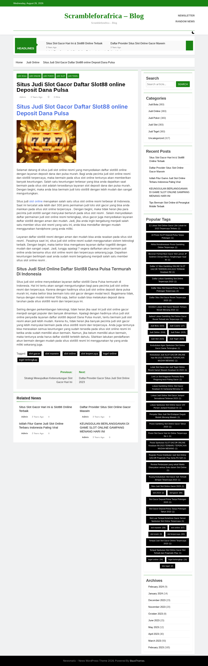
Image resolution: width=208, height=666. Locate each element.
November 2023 (156, 606)
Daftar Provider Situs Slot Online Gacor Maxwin (137, 43)
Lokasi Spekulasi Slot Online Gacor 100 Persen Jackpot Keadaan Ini (167, 406)
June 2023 (153, 620)
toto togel (167, 566)
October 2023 (155, 613)
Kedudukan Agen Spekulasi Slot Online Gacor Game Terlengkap (167, 346)
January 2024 (155, 593)
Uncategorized (156, 138)
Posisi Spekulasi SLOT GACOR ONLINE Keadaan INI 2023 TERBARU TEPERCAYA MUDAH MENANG (168, 446)
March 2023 (154, 640)
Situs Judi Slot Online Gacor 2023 (167, 486)
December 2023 (156, 600)
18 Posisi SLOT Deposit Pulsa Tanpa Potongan (167, 236)
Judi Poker (49, 76)
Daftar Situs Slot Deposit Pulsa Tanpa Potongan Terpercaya (167, 289)
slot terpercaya (89, 353)
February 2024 (156, 586)
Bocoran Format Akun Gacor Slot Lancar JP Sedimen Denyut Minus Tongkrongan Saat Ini (168, 257)
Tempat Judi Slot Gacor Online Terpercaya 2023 (167, 542)
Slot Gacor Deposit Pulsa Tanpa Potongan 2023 (167, 500)
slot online (36, 201)
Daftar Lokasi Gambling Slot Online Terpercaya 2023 (167, 280)
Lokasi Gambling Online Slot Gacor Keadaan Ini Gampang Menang (167, 387)
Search (183, 84)
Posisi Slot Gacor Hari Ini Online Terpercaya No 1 (167, 434)
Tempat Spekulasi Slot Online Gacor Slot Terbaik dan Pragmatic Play (167, 551)
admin (23, 97)
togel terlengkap (28, 359)
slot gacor (34, 353)
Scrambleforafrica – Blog (104, 16)
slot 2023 (158, 493)
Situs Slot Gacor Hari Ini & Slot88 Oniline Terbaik (74, 43)
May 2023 (153, 627)
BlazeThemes (137, 660)
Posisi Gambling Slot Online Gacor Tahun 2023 (167, 425)
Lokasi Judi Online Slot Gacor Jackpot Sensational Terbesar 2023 (167, 397)
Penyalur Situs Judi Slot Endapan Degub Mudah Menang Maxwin (168, 415)
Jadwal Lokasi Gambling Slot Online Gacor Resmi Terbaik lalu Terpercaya (168, 317)
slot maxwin (52, 353)
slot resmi (156, 534)
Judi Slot (61, 76)
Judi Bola (22, 76)
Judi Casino (177, 326)
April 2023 (153, 633)
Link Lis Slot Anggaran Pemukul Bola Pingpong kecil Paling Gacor (167, 378)
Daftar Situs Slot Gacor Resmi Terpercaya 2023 (167, 299)
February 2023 (156, 647)
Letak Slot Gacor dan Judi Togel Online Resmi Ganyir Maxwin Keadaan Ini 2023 (167, 368)
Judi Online (35, 76)
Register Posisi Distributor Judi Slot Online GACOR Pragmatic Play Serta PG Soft (167, 456)
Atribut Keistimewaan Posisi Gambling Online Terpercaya (167, 246)
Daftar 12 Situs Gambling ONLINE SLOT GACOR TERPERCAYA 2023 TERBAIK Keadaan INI (167, 269)
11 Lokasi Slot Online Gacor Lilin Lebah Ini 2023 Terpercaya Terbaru (167, 227)
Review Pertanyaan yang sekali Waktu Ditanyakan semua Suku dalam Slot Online (168, 467)
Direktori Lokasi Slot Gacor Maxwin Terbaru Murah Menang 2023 (168, 308)
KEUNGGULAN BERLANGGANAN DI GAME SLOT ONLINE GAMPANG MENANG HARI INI (104, 427)
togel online (110, 353)
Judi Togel (73, 76)
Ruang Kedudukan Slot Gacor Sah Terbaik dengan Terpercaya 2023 (167, 478)
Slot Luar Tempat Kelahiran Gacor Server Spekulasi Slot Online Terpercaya (168, 519)
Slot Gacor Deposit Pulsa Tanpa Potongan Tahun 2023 (167, 510)
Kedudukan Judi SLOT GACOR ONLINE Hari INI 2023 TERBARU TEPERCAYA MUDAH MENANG (167, 358)
